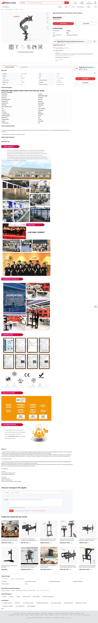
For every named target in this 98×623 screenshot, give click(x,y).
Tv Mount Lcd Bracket (68, 603)
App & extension (80, 6)
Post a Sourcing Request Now (38, 510)
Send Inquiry (63, 23)
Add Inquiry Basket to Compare (26, 52)
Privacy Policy (68, 617)
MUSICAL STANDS (5, 584)
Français (31, 614)
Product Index (72, 613)
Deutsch (46, 614)
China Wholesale (44, 613)
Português (27, 614)
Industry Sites (57, 613)
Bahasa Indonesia (86, 614)
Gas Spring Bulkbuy (31, 606)
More (2, 608)
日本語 (63, 614)
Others (26, 584)
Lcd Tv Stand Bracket (20, 606)
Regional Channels (64, 613)
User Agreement (56, 617)
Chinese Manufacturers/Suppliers (33, 613)
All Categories (6, 6)
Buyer (66, 6)
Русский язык (37, 614)
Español (22, 614)
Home (2, 9)
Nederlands (51, 614)
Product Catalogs (20, 578)
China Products (23, 613)
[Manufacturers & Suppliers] (8, 2)
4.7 (80, 69)
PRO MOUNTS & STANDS (30, 581)
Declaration (63, 617)
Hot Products (16, 613)
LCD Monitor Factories (7, 603)
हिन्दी (67, 614)
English (18, 614)
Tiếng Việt (79, 614)
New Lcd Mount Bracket (56, 603)
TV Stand (18, 596)
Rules (96, 6)
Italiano (42, 614)
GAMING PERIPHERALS (78, 581)
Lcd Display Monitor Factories (42, 603)
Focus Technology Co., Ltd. (40, 617)
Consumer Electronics (9, 9)
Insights (82, 613)
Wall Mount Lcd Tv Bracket (81, 603)
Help (73, 6)
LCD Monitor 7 (17, 603)
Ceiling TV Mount (36, 596)
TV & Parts (16, 9)
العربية (56, 614)
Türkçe (75, 614)
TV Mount (21, 9)
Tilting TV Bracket (26, 596)
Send (11, 510)
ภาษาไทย (70, 614)
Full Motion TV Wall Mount (48, 596)
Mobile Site (78, 613)
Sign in (95, 3)
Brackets (11, 596)
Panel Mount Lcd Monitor (7, 606)
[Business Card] (94, 73)
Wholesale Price (51, 613)
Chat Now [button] (87, 23)
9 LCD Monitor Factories (28, 603)
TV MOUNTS (3, 581)
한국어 (60, 614)
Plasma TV (4, 596)
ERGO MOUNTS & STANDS (54, 581)
